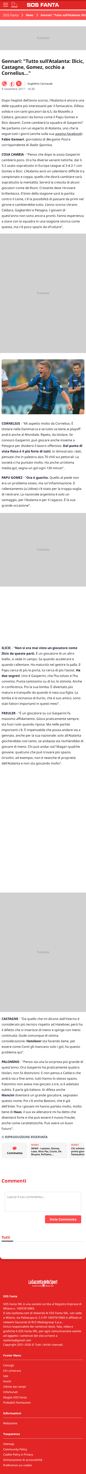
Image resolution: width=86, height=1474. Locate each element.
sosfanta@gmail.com (17, 1340)
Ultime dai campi (14, 1386)
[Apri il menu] (5, 4)
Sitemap (8, 1444)
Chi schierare (12, 1371)
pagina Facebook (68, 134)
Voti (5, 1376)
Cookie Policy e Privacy (18, 1454)
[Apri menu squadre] (14, 5)
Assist (7, 1381)
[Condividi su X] (19, 83)
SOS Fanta (11, 15)
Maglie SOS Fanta (15, 1397)
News (29, 15)
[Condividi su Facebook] (11, 83)
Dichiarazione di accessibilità (22, 1460)
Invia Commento (63, 1219)
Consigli (8, 1365)
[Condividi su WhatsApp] (4, 83)
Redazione (10, 1423)
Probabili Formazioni (17, 1402)
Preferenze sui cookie (17, 1465)
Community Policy (15, 1449)
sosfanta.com (20, 1313)
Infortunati (10, 1392)
